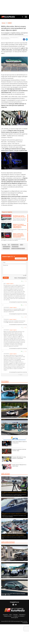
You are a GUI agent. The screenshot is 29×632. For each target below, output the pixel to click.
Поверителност (8, 616)
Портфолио (22, 614)
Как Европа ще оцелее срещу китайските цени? (19, 216)
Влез (15, 278)
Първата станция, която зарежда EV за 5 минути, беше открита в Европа (14, 577)
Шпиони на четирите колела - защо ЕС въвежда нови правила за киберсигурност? (19, 226)
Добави (6, 277)
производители (6, 246)
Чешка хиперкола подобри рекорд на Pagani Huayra (14, 416)
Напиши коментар (20, 258)
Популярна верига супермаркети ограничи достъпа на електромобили (14, 433)
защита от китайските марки (18, 248)
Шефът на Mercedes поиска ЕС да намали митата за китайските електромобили (18, 235)
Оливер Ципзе (6, 248)
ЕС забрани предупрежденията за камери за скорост (14, 492)
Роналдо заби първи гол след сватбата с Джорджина (19, 457)
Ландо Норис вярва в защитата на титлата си (19, 442)
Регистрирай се (22, 278)
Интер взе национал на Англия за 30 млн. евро (19, 450)
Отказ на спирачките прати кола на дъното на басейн (14, 399)
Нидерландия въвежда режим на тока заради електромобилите (12, 559)
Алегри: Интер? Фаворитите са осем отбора (19, 465)
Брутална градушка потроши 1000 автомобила (13, 535)
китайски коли (15, 244)
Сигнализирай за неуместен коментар (18, 302)
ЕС (8, 244)
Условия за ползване (18, 616)
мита (21, 244)
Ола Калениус (15, 246)
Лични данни (14, 617)
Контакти (5, 614)
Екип (10, 614)
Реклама (15, 614)
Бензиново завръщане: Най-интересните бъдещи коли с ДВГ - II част (13, 594)
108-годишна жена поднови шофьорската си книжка (14, 513)
